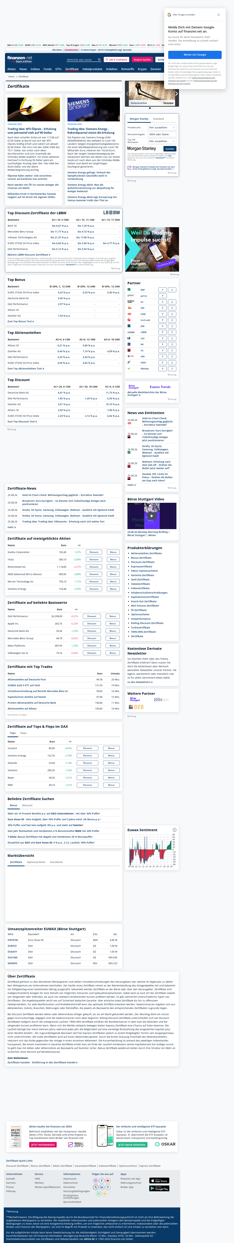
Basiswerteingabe (136, 134)
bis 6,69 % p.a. (60, 243)
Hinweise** (71, 264)
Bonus (113, 552)
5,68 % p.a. (89, 345)
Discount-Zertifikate (143, 562)
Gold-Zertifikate (140, 579)
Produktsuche (134, 127)
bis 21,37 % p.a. (60, 237)
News (23, 69)
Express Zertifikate (150, 1165)
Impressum (69, 1179)
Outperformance (141, 618)
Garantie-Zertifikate (142, 575)
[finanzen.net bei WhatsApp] (98, 1194)
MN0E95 (12, 963)
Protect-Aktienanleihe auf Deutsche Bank (32, 702)
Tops (13, 733)
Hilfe (37, 1179)
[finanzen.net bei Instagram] (95, 1181)
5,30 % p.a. (113, 398)
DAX (9, 45)
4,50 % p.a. (64, 362)
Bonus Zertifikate (40, 1165)
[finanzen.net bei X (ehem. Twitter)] (95, 1187)
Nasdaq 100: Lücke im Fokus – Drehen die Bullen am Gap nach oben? (157, 477)
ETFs (58, 69)
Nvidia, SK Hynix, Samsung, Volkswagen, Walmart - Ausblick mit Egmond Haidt (68, 509)
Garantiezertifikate (85, 1165)
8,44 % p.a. (64, 351)
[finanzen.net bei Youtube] (107, 1181)
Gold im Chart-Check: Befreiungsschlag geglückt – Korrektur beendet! (62, 495)
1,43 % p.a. (91, 398)
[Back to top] (172, 1239)
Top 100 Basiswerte (133, 141)
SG (142, 350)
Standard (158, 118)
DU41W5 (12, 957)
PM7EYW (13, 940)
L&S (143, 338)
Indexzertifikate (140, 588)
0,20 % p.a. (89, 292)
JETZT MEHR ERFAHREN (131, 1144)
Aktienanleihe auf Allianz (22, 708)
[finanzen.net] (19, 57)
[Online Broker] (20, 61)
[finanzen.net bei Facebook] (101, 1181)
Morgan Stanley (139, 118)
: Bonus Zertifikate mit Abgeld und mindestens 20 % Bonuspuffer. (50, 836)
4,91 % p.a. (64, 404)
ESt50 (27, 45)
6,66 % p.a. (113, 415)
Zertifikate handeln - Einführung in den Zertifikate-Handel (42, 1062)
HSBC (143, 314)
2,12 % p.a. (91, 415)
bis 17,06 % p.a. (85, 237)
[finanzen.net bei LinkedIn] (101, 1187)
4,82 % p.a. (89, 362)
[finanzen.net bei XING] (107, 1187)
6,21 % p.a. (64, 345)
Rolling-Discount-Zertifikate (147, 623)
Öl (148, 45)
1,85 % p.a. (64, 398)
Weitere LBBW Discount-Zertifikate (28, 254)
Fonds (48, 69)
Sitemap (11, 1191)
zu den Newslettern (139, 682)
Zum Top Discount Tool (21, 421)
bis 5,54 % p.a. (86, 249)
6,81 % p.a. (64, 392)
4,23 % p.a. (64, 292)
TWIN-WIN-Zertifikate (143, 631)
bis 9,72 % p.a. (86, 231)
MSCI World (48, 45)
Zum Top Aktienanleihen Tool (25, 368)
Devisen (156, 69)
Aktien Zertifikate (62, 1165)
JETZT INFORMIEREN (42, 1144)
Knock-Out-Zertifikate (144, 601)
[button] (116, 59)
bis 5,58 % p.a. (86, 243)
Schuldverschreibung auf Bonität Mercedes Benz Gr (38, 691)
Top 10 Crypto (72, 45)
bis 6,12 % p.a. (60, 249)
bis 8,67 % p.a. (60, 225)
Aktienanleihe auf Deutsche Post (27, 679)
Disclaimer (69, 1187)
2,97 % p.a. (64, 304)
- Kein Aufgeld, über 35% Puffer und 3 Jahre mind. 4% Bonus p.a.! (54, 819)
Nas (93, 45)
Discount (94, 552)
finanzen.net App (130, 1179)
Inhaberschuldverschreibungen (149, 592)
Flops (23, 733)
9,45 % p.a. (64, 298)
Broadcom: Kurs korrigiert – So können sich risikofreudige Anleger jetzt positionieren (157, 435)
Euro (132, 45)
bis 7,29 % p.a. (86, 225)
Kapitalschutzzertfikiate (145, 597)
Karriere (11, 1183)
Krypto (142, 69)
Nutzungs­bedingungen (76, 1191)
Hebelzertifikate (140, 584)
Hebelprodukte (92, 69)
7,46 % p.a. (113, 410)
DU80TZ (12, 945)
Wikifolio (145, 368)
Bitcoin (112, 45)
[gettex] (131, 295)
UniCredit (145, 320)
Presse (10, 1187)
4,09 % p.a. (113, 351)
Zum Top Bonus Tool (20, 321)
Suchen (170, 148)
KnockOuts (56, 862)
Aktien (11, 69)
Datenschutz (70, 1183)
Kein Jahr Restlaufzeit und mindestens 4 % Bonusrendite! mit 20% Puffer (53, 831)
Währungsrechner (131, 1183)
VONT (143, 362)
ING (142, 308)
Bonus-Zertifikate (141, 557)
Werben (39, 1183)
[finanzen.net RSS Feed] (104, 1194)
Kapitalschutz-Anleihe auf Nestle (27, 697)
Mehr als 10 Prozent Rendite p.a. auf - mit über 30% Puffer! (54, 813)
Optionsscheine (36, 862)
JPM (142, 326)
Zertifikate (72, 69)
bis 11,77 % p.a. (60, 231)
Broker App (127, 1187)
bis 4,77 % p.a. (111, 243)
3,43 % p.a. (89, 357)
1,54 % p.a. (64, 315)
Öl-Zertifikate (139, 610)
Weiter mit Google (195, 54)
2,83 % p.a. (64, 410)
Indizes (35, 69)
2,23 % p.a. (64, 415)
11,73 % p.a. (113, 392)
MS (142, 344)
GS (142, 302)
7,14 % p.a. (89, 351)
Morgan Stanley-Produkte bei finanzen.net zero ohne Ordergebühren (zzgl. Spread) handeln (153, 168)
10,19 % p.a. (113, 404)
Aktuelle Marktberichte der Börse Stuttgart (147, 393)
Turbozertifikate (140, 627)
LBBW (143, 332)
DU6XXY (12, 951)
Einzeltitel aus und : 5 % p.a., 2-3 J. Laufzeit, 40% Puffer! (51, 842)
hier (170, 156)
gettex (144, 295)
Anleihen (112, 69)
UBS (143, 356)
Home (11, 76)
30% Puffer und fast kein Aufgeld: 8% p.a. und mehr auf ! (45, 825)
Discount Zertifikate (17, 1165)
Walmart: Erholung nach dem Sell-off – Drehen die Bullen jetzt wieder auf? (157, 465)
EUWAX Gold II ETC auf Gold (24, 685)
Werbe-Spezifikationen (48, 1187)
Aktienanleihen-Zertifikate (146, 553)
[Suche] (99, 59)
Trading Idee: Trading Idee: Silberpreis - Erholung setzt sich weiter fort (63, 521)
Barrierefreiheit (72, 1202)
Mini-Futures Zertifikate (145, 605)
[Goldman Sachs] (131, 302)
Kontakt (10, 1179)
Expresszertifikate (141, 566)
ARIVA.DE (89, 1239)
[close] (218, 14)
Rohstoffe (127, 69)
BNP (143, 289)
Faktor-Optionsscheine (144, 570)
